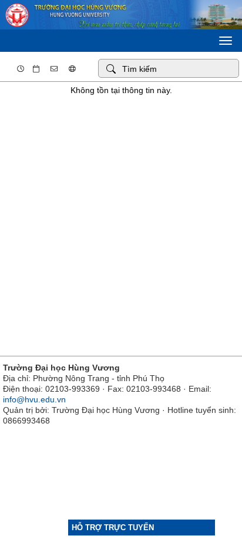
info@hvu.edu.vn (34, 399)
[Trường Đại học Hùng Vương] (121, 27)
